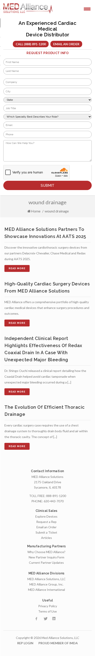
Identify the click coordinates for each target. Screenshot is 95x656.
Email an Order (66, 44)
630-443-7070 (54, 501)
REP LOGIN (25, 643)
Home (35, 211)
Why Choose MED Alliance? (46, 552)
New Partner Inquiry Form (46, 557)
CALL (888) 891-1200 (31, 44)
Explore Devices (46, 516)
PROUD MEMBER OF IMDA (58, 643)
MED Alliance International (46, 589)
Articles (46, 538)
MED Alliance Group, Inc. (46, 584)
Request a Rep (46, 522)
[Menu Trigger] (87, 9)
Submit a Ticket (46, 532)
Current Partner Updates (46, 562)
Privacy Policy (47, 606)
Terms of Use (47, 611)
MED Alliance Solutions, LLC (46, 579)
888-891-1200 (56, 496)
